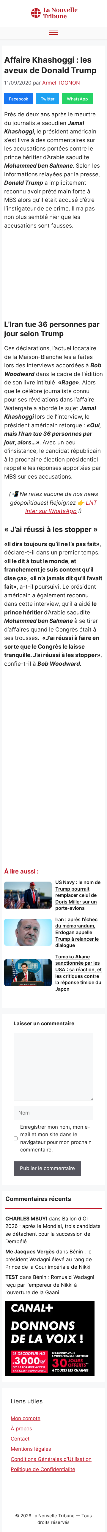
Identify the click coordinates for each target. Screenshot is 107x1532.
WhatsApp (77, 98)
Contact (20, 1439)
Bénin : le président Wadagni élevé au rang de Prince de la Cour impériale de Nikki (48, 1259)
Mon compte (25, 1418)
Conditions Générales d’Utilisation (51, 1459)
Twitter (47, 98)
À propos (21, 1429)
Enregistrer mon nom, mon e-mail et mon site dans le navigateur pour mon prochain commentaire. (56, 1138)
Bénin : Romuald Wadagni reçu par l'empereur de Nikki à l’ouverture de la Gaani (49, 1284)
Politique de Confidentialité (43, 1469)
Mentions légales (31, 1449)
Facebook (18, 98)
